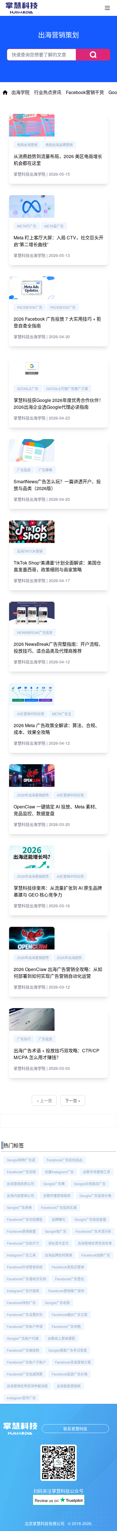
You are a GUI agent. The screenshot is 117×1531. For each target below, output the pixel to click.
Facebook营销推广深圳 (66, 1290)
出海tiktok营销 (30, 551)
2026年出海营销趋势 (33, 795)
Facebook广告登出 (69, 1278)
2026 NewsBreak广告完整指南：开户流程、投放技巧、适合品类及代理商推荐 (58, 647)
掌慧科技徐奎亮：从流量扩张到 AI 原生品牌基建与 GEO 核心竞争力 (58, 891)
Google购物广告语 (21, 1159)
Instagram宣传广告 (21, 1397)
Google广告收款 (57, 1302)
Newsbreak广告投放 (35, 632)
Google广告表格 (19, 1207)
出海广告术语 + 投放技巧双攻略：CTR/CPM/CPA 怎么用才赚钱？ (56, 1054)
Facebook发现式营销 (68, 1266)
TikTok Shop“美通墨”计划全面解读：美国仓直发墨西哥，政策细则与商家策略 (57, 566)
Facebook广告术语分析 (93, 1231)
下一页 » (72, 1100)
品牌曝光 (58, 1219)
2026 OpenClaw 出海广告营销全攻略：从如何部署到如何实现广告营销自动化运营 (58, 972)
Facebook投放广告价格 (69, 1374)
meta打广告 (26, 225)
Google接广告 (55, 1231)
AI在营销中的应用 (30, 713)
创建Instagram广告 (59, 1171)
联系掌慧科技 (75, 1428)
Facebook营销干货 (85, 92)
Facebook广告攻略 (66, 1326)
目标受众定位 (58, 1243)
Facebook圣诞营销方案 (73, 1362)
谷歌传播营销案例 (56, 1195)
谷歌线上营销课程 (61, 1338)
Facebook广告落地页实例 (26, 1278)
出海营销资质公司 (20, 1183)
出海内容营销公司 (20, 1195)
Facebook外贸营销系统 (25, 1266)
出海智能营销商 (69, 1385)
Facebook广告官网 (21, 1171)
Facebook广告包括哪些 (25, 1219)
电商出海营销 (27, 144)
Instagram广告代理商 (23, 1290)
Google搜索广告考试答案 (67, 1350)
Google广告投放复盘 (90, 1219)
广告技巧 (24, 1038)
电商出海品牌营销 (59, 144)
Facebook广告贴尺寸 (23, 1243)
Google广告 (27, 388)
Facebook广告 (29, 307)
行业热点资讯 (47, 92)
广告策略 (45, 469)
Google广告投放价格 (95, 1195)
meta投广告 (54, 225)
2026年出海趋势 (69, 957)
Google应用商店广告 (90, 1183)
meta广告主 (61, 713)
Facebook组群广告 (95, 1255)
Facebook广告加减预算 (25, 1374)
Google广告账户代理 (23, 1338)
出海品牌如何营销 (58, 1255)
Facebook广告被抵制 (23, 1350)
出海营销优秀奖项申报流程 (27, 1385)
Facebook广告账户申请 (25, 1326)
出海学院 (20, 92)
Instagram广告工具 (21, 1255)
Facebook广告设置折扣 (25, 1314)
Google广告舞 (54, 1183)
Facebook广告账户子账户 (26, 1362)
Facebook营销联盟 (21, 1231)
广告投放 (24, 469)
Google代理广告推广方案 (67, 388)
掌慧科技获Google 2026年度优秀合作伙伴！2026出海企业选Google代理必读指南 (58, 403)
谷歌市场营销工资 (96, 1171)
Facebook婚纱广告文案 (69, 1314)
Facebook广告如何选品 (64, 1159)
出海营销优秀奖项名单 (95, 1243)
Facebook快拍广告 (21, 1302)
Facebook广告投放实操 (59, 1207)
